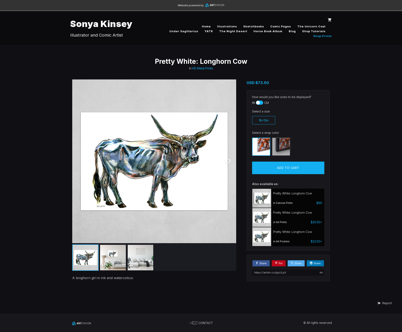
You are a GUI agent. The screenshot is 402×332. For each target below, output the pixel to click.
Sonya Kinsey (101, 23)
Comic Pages (280, 26)
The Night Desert (233, 31)
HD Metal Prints (202, 68)
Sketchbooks (253, 26)
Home (206, 26)
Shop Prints (322, 36)
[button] (384, 303)
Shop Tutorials (314, 31)
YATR (209, 31)
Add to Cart (288, 168)
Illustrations (227, 26)
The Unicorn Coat (311, 26)
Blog (292, 31)
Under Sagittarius (183, 31)
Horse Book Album (268, 31)
